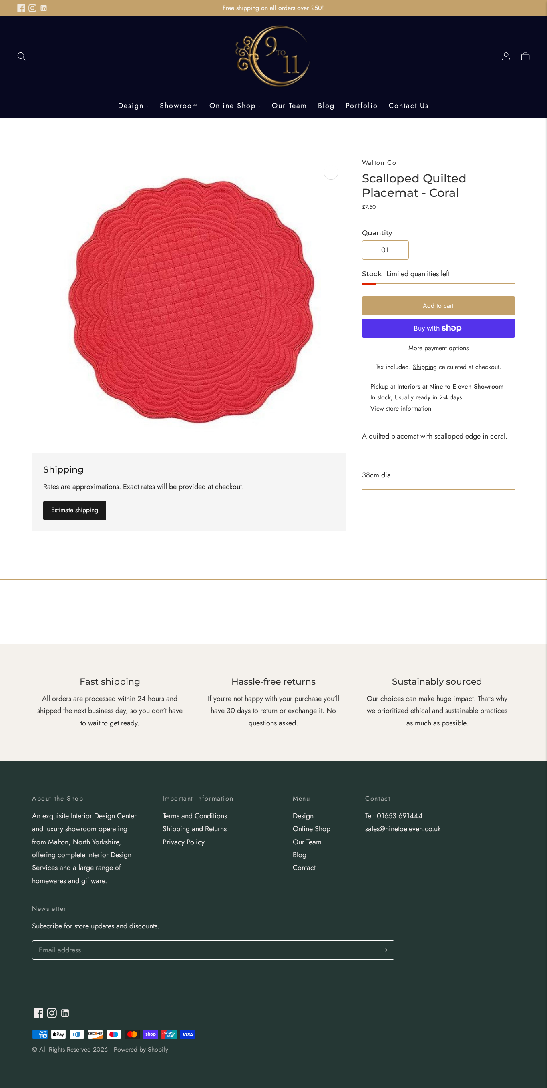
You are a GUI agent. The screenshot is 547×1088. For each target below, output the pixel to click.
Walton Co (379, 162)
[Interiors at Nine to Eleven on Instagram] (32, 8)
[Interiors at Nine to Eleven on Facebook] (21, 8)
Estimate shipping (74, 510)
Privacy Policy (184, 842)
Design (131, 105)
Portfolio (362, 105)
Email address (58, 941)
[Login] (506, 56)
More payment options (438, 348)
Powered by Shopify (141, 1049)
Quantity (377, 233)
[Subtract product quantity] (370, 250)
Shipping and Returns (195, 829)
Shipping (425, 366)
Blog (326, 105)
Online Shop (232, 105)
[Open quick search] (21, 56)
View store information (400, 408)
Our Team (289, 105)
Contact (304, 867)
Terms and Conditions (195, 816)
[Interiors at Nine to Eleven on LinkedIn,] (44, 8)
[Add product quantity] (399, 250)
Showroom (179, 105)
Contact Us (409, 105)
